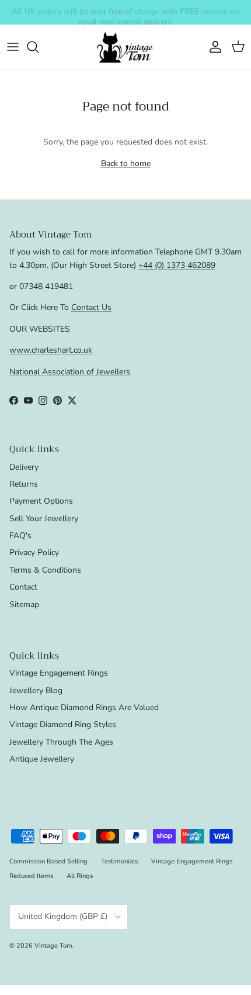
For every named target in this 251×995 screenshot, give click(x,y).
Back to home (126, 163)
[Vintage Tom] (125, 47)
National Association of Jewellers (69, 371)
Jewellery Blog (35, 690)
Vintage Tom (53, 945)
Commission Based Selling (48, 861)
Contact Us (91, 307)
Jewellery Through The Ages (61, 742)
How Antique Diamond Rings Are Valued (84, 707)
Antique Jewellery (41, 759)
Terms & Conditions (45, 570)
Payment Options (41, 501)
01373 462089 (213, 16)
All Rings (80, 876)
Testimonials (119, 861)
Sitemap (24, 604)
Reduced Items (31, 876)
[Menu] (13, 47)
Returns (23, 484)
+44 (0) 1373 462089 (176, 265)
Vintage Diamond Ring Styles (62, 724)
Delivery (24, 467)
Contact (23, 587)
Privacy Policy (34, 552)
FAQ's (20, 535)
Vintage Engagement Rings (58, 673)
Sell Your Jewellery (43, 518)
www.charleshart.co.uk (50, 350)
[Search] (38, 47)
